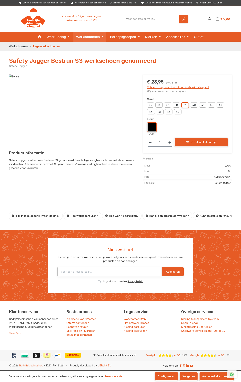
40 (194, 105)
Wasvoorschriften (135, 319)
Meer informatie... (114, 376)
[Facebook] (180, 366)
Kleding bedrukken (135, 330)
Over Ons (15, 333)
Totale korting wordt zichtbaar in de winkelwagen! (178, 87)
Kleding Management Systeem (200, 319)
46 (168, 111)
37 (167, 105)
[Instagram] (184, 366)
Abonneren (173, 271)
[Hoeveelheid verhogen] (169, 142)
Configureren (166, 376)
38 (176, 105)
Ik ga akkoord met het (123, 281)
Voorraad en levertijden (80, 330)
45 (159, 111)
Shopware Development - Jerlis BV (203, 330)
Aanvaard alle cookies (216, 376)
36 (159, 105)
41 (202, 105)
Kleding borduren (134, 326)
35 (150, 105)
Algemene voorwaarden (81, 319)
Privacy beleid (135, 281)
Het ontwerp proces (136, 323)
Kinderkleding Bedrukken (196, 326)
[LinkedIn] (187, 366)
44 (151, 111)
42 (211, 105)
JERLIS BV (104, 365)
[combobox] (151, 19)
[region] (73, 110)
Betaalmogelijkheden (79, 334)
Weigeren (188, 376)
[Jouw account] (209, 19)
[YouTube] (191, 366)
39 (185, 105)
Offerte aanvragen (77, 323)
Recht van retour (77, 326)
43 (220, 105)
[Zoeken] (183, 19)
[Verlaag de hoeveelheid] (150, 142)
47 (177, 111)
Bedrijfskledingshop (31, 365)
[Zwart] (72, 110)
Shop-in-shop (190, 323)
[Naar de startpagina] (33, 18)
